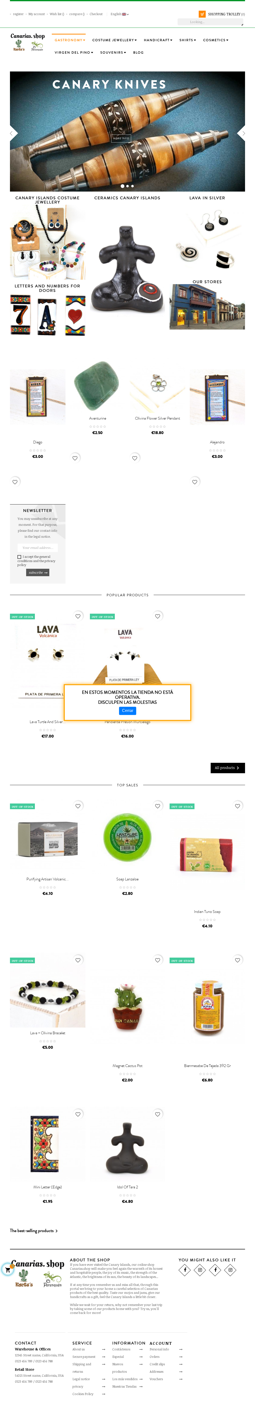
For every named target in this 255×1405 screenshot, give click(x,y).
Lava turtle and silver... (48, 722)
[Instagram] (199, 1270)
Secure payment (83, 1356)
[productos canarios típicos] (27, 42)
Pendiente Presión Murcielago (127, 722)
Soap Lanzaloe (127, 879)
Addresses (156, 1371)
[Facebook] (184, 1270)
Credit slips (157, 1364)
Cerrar (127, 711)
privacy (77, 1386)
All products (228, 768)
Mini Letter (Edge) (47, 1187)
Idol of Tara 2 (127, 1187)
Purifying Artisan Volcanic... (47, 879)
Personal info (159, 1349)
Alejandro (217, 442)
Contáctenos (121, 1349)
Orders (154, 1356)
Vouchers (156, 1379)
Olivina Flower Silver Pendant (157, 418)
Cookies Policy (82, 1394)
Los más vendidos (124, 1379)
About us (78, 1349)
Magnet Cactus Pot (127, 1066)
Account (161, 1343)
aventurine (97, 418)
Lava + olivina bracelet (47, 1033)
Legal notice (81, 1379)
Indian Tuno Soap (207, 911)
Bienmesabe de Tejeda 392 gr (207, 1066)
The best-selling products (35, 1231)
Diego (37, 442)
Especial (118, 1356)
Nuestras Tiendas (124, 1386)
